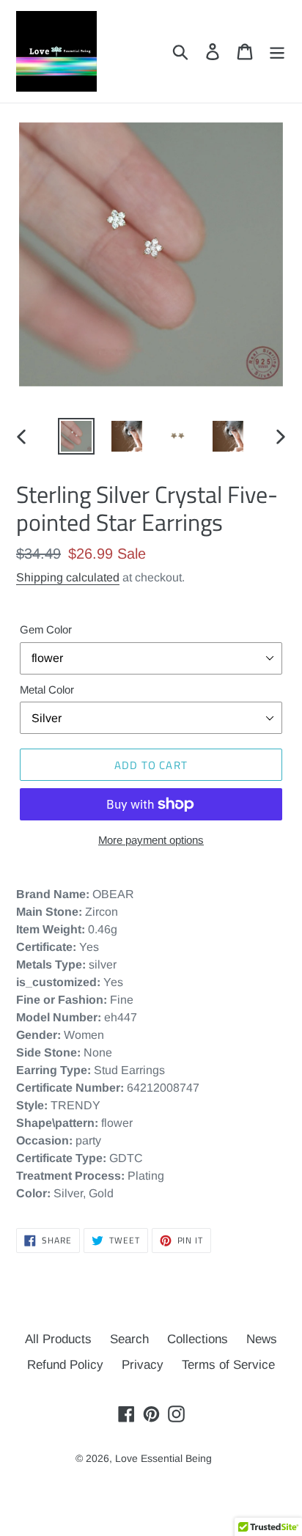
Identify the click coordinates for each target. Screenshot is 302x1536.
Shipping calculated (67, 577)
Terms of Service (228, 1365)
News (261, 1339)
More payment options (151, 840)
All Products (58, 1339)
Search (129, 1339)
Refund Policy (65, 1365)
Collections (197, 1339)
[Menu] (277, 51)
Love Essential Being (163, 1458)
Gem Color (46, 629)
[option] (76, 436)
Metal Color (47, 689)
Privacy (142, 1365)
